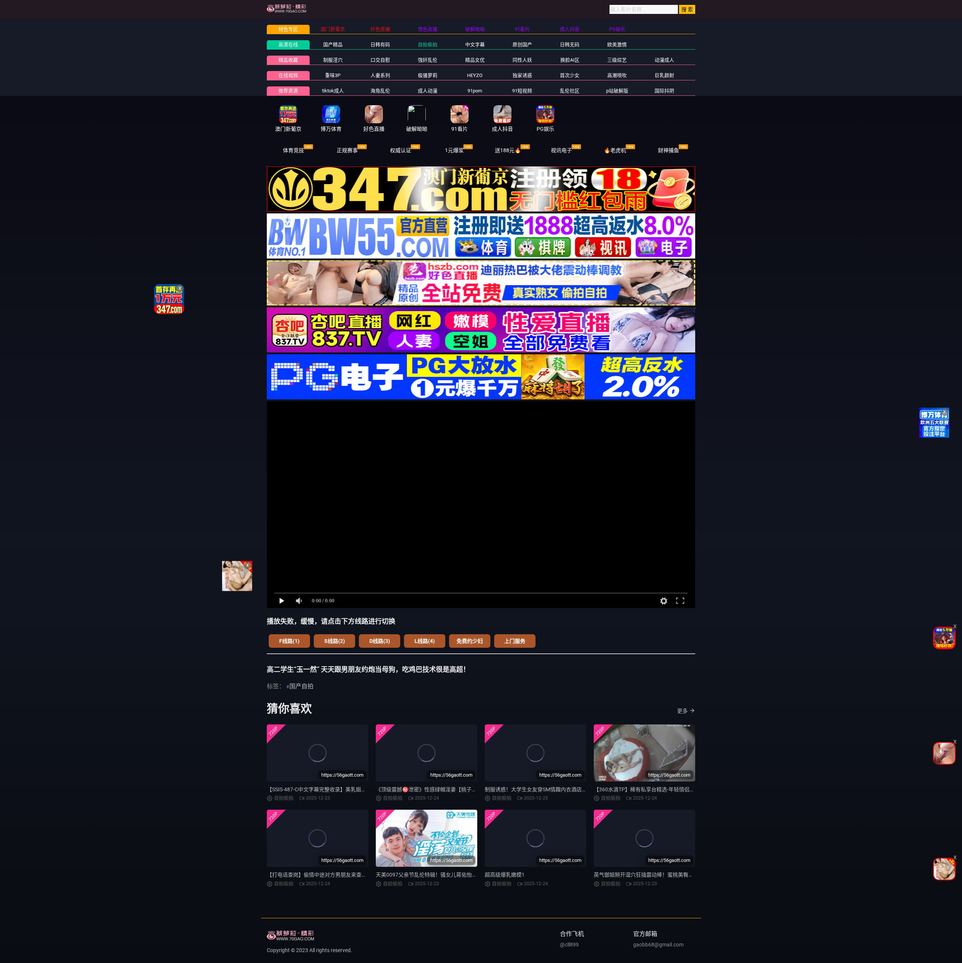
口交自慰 (380, 60)
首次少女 (569, 75)
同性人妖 (522, 60)
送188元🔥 (508, 150)
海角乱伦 (380, 91)
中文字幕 (475, 44)
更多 (682, 711)
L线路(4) (424, 641)
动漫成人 (664, 60)
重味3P (332, 75)
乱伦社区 (569, 91)
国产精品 (333, 44)
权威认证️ (400, 150)
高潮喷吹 (617, 75)
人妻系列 (380, 75)
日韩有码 (380, 44)
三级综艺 (617, 60)
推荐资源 (288, 91)
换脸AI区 (569, 60)
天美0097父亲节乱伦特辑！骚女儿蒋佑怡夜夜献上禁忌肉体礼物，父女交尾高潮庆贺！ (476, 875)
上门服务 (514, 641)
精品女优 (475, 60)
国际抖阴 (664, 91)
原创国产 (522, 44)
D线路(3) (379, 641)
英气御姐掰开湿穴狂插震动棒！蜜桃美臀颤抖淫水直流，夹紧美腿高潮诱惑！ (683, 875)
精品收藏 (288, 60)
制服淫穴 (333, 60)
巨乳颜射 (664, 75)
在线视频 (288, 75)
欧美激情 (617, 44)
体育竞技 (293, 150)
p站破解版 (617, 91)
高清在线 (288, 44)
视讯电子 (561, 150)
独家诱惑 (522, 75)
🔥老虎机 (615, 150)
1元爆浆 (454, 150)
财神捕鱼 (668, 150)
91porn (474, 91)
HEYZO (475, 75)
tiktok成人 (333, 91)
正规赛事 (347, 150)
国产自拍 (301, 686)
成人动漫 (427, 91)
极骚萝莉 (427, 75)
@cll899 (569, 945)
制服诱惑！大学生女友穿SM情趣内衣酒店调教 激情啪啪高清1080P (562, 789)
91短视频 (522, 91)
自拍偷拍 (427, 44)
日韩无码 (569, 44)
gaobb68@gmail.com (658, 945)
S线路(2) (334, 641)
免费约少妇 (470, 641)
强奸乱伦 (427, 60)
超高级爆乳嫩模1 (505, 875)
